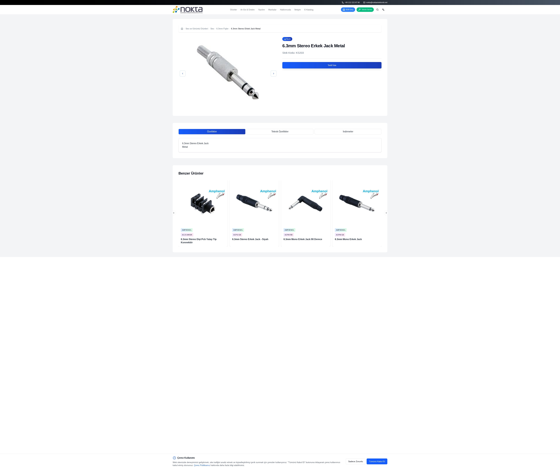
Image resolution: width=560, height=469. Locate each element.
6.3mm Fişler (222, 28)
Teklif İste (332, 65)
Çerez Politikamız (202, 465)
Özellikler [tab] (212, 131)
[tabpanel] (280, 145)
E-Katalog (308, 9)
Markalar (272, 9)
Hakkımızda (285, 9)
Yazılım (261, 9)
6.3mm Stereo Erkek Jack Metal (245, 28)
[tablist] (280, 132)
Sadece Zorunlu (355, 461)
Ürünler (233, 9)
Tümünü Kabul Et (377, 461)
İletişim (297, 9)
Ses (212, 28)
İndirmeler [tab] (348, 131)
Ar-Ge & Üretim (247, 9)
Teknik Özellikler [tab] (279, 131)
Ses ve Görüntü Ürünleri (197, 28)
